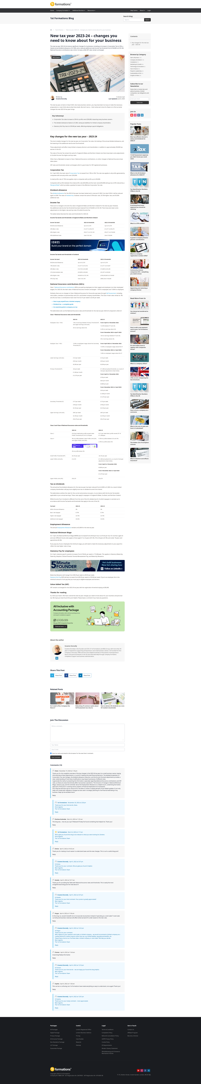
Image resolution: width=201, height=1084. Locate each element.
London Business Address (83, 1033)
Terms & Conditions (107, 1029)
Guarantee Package (56, 1048)
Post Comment (56, 757)
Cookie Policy (106, 1042)
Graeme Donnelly (61, 99)
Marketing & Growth (135, 64)
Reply (54, 795)
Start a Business (134, 57)
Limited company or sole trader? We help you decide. (95, 938)
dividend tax (70, 195)
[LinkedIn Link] (56, 658)
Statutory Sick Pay (55, 577)
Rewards (78, 1042)
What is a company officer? (138, 363)
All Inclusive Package (56, 1039)
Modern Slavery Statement (110, 1048)
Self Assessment (111, 293)
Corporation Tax (74, 173)
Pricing (78, 1036)
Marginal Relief (54, 185)
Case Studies (80, 1039)
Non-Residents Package (57, 1042)
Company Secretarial (135, 60)
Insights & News (134, 75)
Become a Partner (133, 1036)
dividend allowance (58, 193)
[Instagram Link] (135, 115)
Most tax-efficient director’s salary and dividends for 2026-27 (139, 139)
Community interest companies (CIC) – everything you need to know (139, 272)
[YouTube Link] (131, 115)
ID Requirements (107, 1045)
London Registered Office (83, 1029)
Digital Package (54, 1033)
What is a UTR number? (137, 223)
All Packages (54, 1029)
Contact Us (131, 1029)
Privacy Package (55, 1036)
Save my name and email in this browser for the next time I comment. (72, 753)
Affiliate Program (133, 1033)
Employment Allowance (64, 527)
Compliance (133, 62)
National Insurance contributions (64, 287)
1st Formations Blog (62, 18)
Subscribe (140, 102)
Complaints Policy (107, 1033)
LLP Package (54, 1045)
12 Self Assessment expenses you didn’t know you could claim (139, 157)
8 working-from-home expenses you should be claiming (137, 207)
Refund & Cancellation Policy (110, 1036)
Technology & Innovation (137, 66)
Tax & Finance (59, 30)
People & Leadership (135, 71)
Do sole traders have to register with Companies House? (138, 347)
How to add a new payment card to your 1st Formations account (139, 329)
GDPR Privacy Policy (108, 1039)
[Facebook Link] (138, 115)
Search (147, 20)
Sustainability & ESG (135, 73)
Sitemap (78, 1045)
